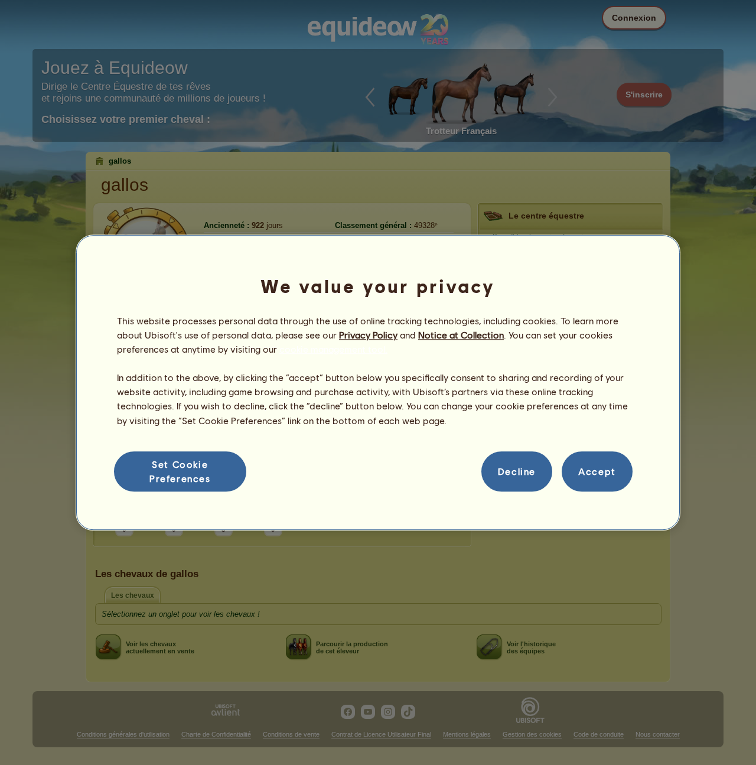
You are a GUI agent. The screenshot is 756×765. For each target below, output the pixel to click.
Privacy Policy (368, 334)
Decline (517, 471)
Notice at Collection (461, 334)
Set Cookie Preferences (180, 471)
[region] (378, 383)
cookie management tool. (333, 348)
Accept (597, 471)
